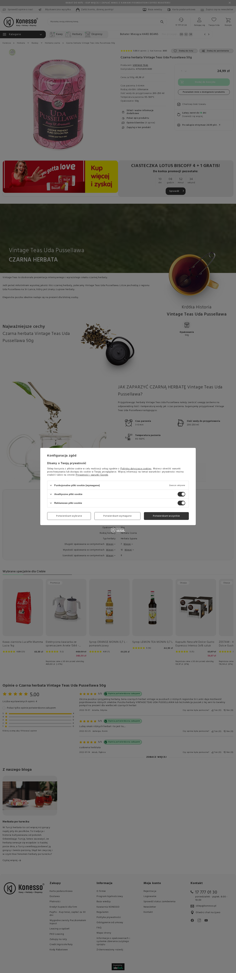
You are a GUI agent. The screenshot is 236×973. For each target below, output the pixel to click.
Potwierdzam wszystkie (166, 516)
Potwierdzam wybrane (69, 516)
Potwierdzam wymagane (117, 516)
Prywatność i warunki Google (92, 475)
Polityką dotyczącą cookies (136, 468)
